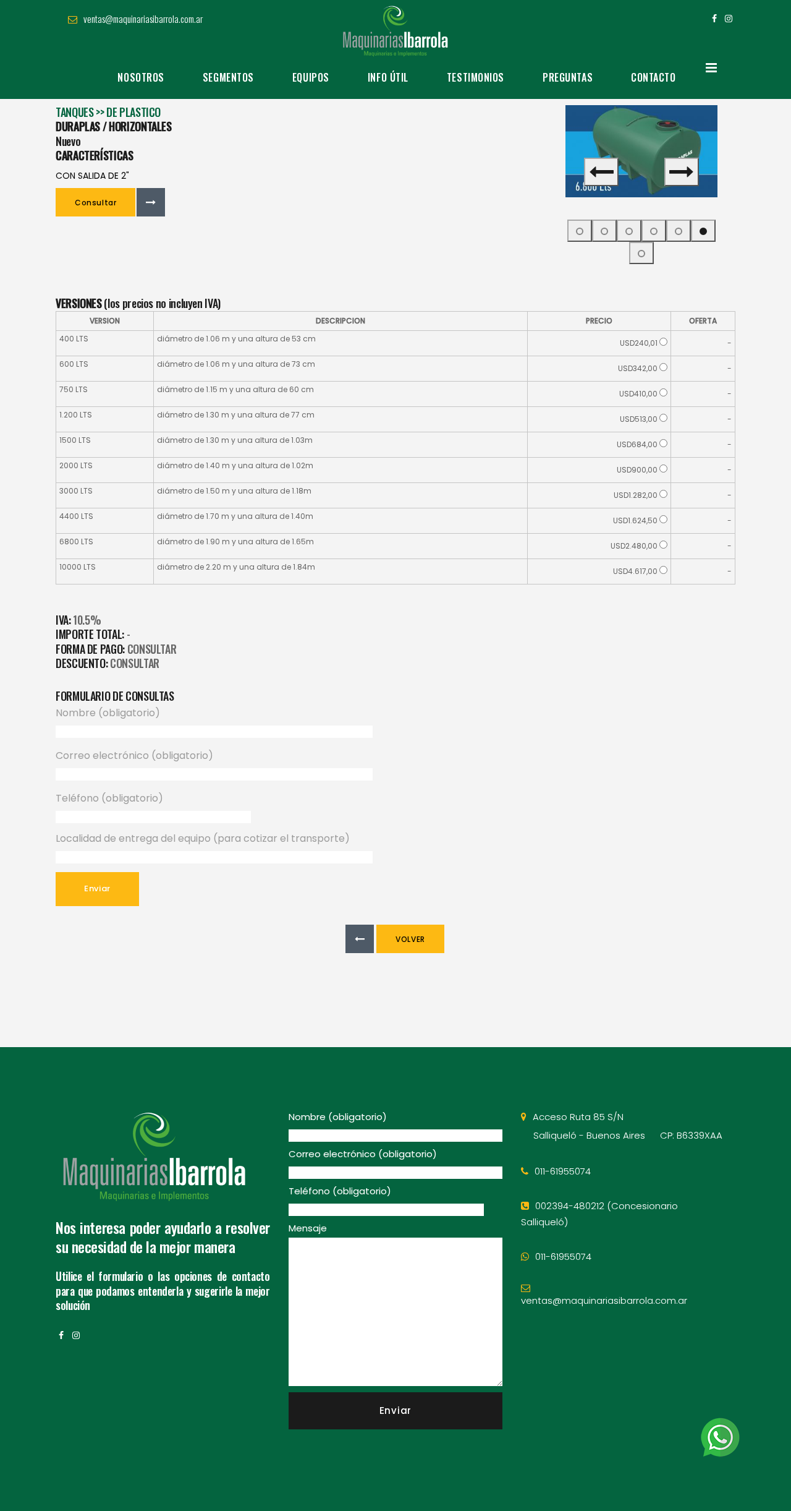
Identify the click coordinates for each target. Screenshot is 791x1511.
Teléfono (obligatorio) (109, 798)
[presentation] (601, 172)
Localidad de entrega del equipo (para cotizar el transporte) (203, 838)
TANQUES (74, 112)
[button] (579, 231)
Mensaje (308, 1228)
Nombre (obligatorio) (108, 713)
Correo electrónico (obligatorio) (134, 755)
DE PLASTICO (133, 112)
